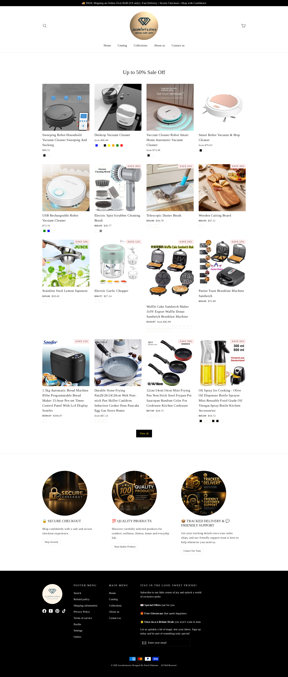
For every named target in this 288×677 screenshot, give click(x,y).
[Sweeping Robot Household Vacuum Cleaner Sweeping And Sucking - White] (48, 155)
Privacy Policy (82, 611)
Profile (77, 624)
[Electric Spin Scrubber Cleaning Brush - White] (96, 230)
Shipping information (86, 605)
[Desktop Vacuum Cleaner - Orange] (113, 145)
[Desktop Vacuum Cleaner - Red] (121, 145)
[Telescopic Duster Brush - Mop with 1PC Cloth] (152, 226)
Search (77, 593)
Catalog (122, 45)
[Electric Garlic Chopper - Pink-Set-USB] (100, 301)
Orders (77, 636)
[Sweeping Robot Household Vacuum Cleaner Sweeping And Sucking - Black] (44, 155)
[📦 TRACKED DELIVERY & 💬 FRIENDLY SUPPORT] (203, 493)
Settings (78, 630)
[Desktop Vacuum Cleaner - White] (100, 145)
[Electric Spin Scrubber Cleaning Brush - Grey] (100, 230)
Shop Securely (51, 542)
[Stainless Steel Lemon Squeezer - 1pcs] (44, 301)
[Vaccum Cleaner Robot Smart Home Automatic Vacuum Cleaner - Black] (148, 155)
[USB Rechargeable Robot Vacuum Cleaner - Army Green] (44, 230)
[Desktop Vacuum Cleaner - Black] (105, 145)
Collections (140, 45)
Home (107, 45)
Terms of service (83, 618)
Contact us (178, 45)
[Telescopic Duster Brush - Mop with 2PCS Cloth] (157, 226)
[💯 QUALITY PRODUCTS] (134, 493)
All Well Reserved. (169, 665)
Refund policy (82, 599)
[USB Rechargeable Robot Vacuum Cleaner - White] (52, 230)
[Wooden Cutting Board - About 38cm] (200, 226)
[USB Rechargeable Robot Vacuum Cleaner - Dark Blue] (48, 230)
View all (144, 433)
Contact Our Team (192, 551)
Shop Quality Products (125, 546)
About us (159, 45)
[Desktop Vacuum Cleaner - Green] (117, 145)
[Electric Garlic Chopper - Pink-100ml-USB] (96, 301)
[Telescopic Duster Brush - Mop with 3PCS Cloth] (148, 226)
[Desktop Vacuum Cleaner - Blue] (96, 145)
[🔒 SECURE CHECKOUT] (64, 493)
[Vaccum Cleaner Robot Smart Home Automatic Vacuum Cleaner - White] (152, 155)
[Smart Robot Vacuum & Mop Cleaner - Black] (200, 150)
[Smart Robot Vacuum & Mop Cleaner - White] (205, 150)
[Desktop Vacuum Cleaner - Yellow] (109, 145)
